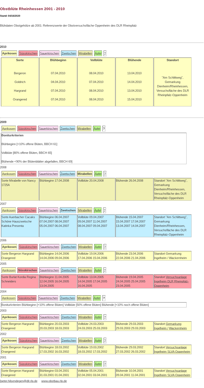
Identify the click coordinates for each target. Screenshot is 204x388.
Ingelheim (160, 281)
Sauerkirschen (49, 53)
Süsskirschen (28, 53)
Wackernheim (178, 328)
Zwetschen (69, 53)
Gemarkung (173, 323)
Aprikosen (8, 128)
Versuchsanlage (176, 277)
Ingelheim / (161, 328)
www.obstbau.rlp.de (54, 381)
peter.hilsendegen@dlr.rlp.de (19, 381)
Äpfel (98, 53)
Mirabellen (85, 53)
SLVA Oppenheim (178, 351)
